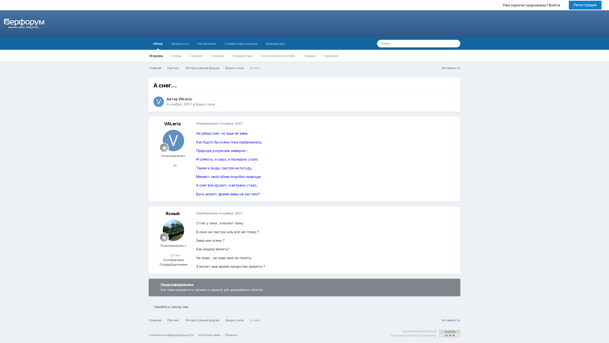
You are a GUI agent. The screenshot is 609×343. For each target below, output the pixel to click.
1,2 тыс (174, 255)
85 (174, 165)
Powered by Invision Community (413, 335)
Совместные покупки (241, 43)
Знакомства (275, 43)
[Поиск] (455, 43)
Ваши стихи (205, 104)
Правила (331, 56)
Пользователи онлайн (278, 56)
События (217, 56)
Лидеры (310, 56)
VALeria (185, 99)
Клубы (176, 56)
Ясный (173, 213)
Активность (180, 43)
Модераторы (242, 56)
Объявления (206, 43)
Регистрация (585, 5)
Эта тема (437, 43)
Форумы (156, 56)
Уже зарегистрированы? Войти (532, 5)
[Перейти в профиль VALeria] (158, 101)
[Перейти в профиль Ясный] (173, 230)
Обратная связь (209, 335)
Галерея (196, 56)
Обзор (158, 43)
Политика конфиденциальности (171, 335)
